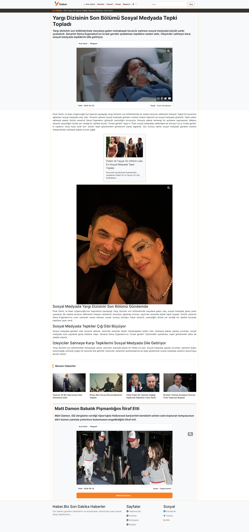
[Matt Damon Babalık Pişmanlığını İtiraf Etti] (124, 458)
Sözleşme (134, 520)
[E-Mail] (169, 98)
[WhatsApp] (158, 98)
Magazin (126, 4)
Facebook (170, 511)
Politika (132, 515)
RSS (167, 520)
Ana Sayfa (90, 4)
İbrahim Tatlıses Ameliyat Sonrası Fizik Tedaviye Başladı (85, 10)
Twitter (169, 515)
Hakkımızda (135, 511)
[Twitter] (165, 98)
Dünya (118, 4)
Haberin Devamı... (124, 495)
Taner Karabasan (164, 106)
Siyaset (109, 4)
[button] (134, 4)
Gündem (100, 4)
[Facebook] (162, 98)
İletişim (132, 524)
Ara (191, 4)
